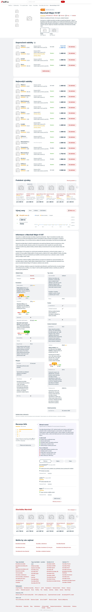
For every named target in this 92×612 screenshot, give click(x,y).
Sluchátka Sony (65, 576)
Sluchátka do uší (19, 580)
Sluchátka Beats (34, 579)
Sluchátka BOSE (35, 581)
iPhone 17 (37, 587)
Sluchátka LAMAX (51, 575)
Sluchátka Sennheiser (67, 574)
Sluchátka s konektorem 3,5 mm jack (44, 547)
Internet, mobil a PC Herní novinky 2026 (24, 594)
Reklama (74, 606)
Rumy (32, 589)
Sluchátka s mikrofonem (41, 543)
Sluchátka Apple (34, 573)
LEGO (42, 587)
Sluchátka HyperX (51, 567)
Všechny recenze (56, 501)
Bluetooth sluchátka (20, 571)
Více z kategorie (71, 509)
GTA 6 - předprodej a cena (41, 594)
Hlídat (68, 15)
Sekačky (46, 589)
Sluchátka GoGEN (51, 563)
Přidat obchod (19, 606)
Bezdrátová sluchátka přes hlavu (63, 547)
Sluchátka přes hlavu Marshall (22, 551)
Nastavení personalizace (55, 606)
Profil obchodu (24, 143)
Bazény (61, 589)
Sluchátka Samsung (66, 569)
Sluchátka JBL (50, 569)
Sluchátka (35, 5)
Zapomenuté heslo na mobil (54, 594)
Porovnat (62, 15)
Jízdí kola (51, 589)
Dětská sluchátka (35, 565)
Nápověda (26, 606)
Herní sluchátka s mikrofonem (22, 576)
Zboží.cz (10, 5)
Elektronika (16, 5)
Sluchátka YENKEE (66, 582)
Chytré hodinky (19, 587)
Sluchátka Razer (66, 567)
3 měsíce (36, 210)
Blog (31, 606)
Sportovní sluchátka (35, 567)
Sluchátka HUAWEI (51, 565)
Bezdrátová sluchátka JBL (52, 571)
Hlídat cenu (72, 210)
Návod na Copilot (35, 599)
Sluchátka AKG (34, 571)
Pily (41, 589)
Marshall (32, 275)
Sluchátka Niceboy (51, 579)
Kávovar (68, 587)
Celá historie (43, 210)
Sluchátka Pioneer (66, 563)
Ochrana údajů (45, 606)
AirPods (33, 575)
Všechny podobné (71, 180)
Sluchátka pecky (35, 569)
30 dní (30, 210)
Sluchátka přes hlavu (43, 5)
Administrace (37, 606)
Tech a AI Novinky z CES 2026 (22, 599)
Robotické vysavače (25, 589)
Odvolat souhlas (66, 606)
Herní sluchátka (19, 572)
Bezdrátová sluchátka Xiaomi (68, 580)
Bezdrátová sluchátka (20, 543)
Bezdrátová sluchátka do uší (22, 569)
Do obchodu (72, 46)
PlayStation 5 (48, 587)
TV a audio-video (24, 5)
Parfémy (37, 589)
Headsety (18, 582)
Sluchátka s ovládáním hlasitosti (43, 551)
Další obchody (46, 71)
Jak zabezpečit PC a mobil (68, 594)
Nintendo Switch (56, 587)
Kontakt (43, 607)
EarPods (33, 577)
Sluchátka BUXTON (35, 583)
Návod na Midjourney (63, 599)
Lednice (17, 589)
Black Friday (67, 589)
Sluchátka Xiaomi (66, 578)
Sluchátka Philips (66, 565)
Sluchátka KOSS (50, 573)
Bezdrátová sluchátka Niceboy (53, 581)
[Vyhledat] (63, 2)
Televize (63, 587)
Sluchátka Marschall (51, 577)
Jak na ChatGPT (43, 599)
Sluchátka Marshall (60, 543)
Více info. (23, 440)
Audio (30, 5)
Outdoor (56, 589)
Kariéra (48, 607)
